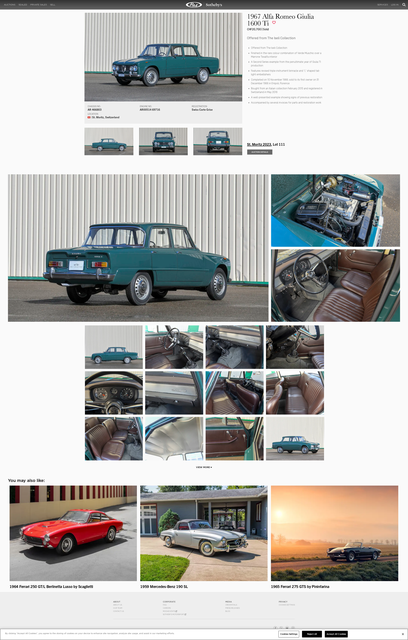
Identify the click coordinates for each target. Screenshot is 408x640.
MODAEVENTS (169, 611)
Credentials (231, 605)
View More (203, 467)
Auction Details (259, 152)
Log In (394, 5)
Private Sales (38, 5)
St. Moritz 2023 (259, 144)
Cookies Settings (287, 605)
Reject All (312, 634)
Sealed (22, 5)
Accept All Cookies (336, 634)
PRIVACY (283, 602)
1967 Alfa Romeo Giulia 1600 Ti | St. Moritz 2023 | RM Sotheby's (204, 5)
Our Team (117, 608)
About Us (117, 605)
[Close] (402, 634)
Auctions (9, 5)
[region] (204, 634)
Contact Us (118, 611)
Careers (167, 608)
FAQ (165, 605)
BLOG (227, 611)
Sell (52, 5)
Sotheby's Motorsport (174, 614)
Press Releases (232, 608)
